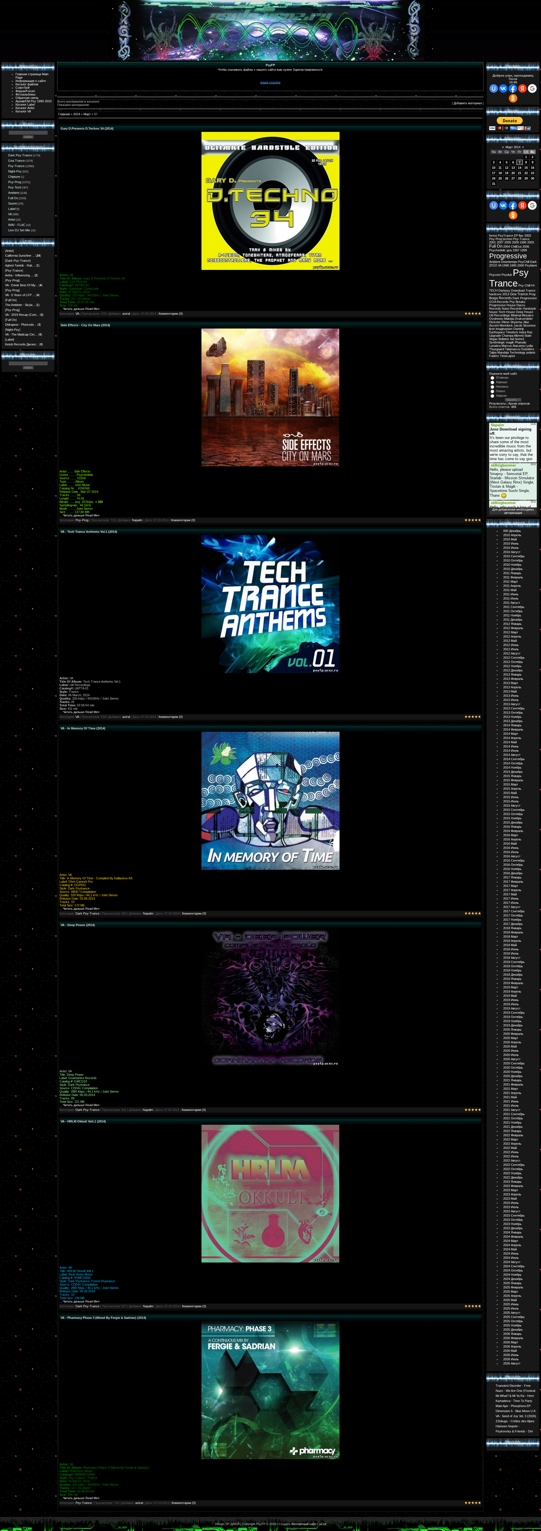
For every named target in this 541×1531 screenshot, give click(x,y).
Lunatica (495, 345)
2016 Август (511, 856)
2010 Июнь (511, 543)
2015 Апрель (512, 788)
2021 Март (510, 1088)
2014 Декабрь (513, 771)
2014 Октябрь (513, 763)
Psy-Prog (14, 182)
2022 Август (511, 1160)
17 (493, 173)
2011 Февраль (513, 577)
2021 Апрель (512, 1093)
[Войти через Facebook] (513, 88)
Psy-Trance (16, 166)
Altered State (522, 335)
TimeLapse (507, 356)
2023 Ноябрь (512, 1224)
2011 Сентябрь (513, 607)
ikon (492, 328)
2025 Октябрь (513, 1321)
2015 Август (511, 805)
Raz (530, 332)
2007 (500, 242)
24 (493, 178)
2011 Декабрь (512, 619)
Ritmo (505, 322)
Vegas (493, 339)
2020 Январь (512, 1029)
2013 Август (511, 704)
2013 (505, 294)
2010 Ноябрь (512, 564)
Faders (494, 356)
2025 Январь (512, 1283)
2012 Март (510, 632)
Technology (518, 352)
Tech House (506, 312)
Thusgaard (496, 349)
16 (532, 167)
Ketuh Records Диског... (21, 344)
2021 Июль (511, 1105)
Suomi (12, 203)
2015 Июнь (511, 797)
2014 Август (511, 754)
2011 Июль (510, 598)
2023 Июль (511, 1207)
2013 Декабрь (513, 721)
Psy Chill (524, 285)
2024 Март (510, 1240)
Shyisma (516, 322)
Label (11, 208)
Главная (64, 114)
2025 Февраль (513, 1287)
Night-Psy (15, 171)
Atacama (519, 345)
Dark (533, 261)
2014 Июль (511, 750)
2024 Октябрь (513, 1270)
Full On (13, 198)
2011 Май (509, 590)
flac (521, 235)
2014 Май (510, 742)
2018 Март (510, 936)
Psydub (507, 274)
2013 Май (510, 691)
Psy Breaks (517, 301)
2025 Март (510, 1291)
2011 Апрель (512, 585)
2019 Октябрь (513, 1017)
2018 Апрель (512, 940)
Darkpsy (504, 290)
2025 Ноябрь (512, 1325)
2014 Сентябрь (514, 759)
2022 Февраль (513, 1135)
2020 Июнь (511, 1050)
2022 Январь (512, 1131)
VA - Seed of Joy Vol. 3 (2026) (516, 1415)
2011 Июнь (510, 594)
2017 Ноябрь (512, 919)
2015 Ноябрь (512, 818)
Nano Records (512, 308)
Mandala (503, 352)
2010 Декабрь (513, 569)
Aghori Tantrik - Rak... (20, 265)
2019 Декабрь (513, 1025)
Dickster (495, 322)
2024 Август (511, 1262)
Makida (509, 318)
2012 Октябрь (513, 662)
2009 (515, 242)
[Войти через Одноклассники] (513, 98)
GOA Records (499, 301)
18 (500, 173)
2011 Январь (512, 573)
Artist (11, 219)
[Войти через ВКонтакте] (503, 88)
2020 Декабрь (513, 1076)
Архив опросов (519, 403)
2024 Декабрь (513, 1279)
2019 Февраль (513, 983)
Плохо (500, 391)
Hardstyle (529, 308)
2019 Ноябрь (512, 1021)
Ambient (13, 192)
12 (506, 167)
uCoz (323, 1524)
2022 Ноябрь (512, 1173)
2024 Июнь (511, 1253)
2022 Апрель (512, 1143)
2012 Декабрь (513, 670)
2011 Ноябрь (512, 615)
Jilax (526, 322)
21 (519, 173)
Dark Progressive (525, 298)
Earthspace (497, 332)
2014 (76, 114)
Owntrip (518, 328)
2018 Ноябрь (512, 970)
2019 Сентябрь (514, 1012)
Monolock (506, 325)
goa (509, 250)
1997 (516, 250)
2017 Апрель (512, 890)
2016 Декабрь (513, 873)
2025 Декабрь (513, 1329)
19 (506, 173)
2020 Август (511, 1059)
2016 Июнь (511, 847)
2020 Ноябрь (512, 1071)
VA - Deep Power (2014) (78, 925)
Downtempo (509, 261)
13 (513, 167)
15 (526, 167)
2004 (506, 246)
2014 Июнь (511, 746)
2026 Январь (512, 1333)
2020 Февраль (513, 1033)
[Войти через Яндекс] (522, 88)
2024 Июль (511, 1257)
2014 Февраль (513, 729)
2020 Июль (511, 1055)
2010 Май (510, 539)
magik (510, 342)
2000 (520, 265)
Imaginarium (504, 328)
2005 (507, 242)
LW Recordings (499, 315)
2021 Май (510, 1097)
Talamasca (512, 349)
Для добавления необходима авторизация (513, 511)
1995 (513, 265)
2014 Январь (512, 725)
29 (526, 178)
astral (126, 313)
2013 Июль (511, 700)
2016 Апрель (512, 839)
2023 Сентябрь (514, 1215)
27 (513, 178)
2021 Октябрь (513, 1118)
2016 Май (510, 843)
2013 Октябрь (513, 712)
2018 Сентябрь (514, 962)
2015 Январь (512, 776)
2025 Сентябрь (514, 1317)
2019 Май (510, 995)
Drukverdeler (524, 318)
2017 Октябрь (513, 915)
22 (526, 173)
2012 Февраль (513, 628)
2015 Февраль (513, 780)
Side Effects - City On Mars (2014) (85, 325)
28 (519, 178)
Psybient (531, 265)
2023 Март (510, 1190)
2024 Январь (512, 1232)
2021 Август (511, 1109)
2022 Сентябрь (514, 1164)
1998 (505, 265)
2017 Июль (511, 902)
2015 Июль (511, 801)
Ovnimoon (496, 318)
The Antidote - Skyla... (20, 305)
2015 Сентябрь (514, 809)
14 (519, 167)
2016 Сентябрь (514, 860)
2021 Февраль (513, 1084)
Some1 (519, 339)
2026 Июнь (511, 1355)
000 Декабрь (512, 530)
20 (513, 173)
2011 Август (511, 602)
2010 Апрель (512, 535)
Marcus (507, 345)
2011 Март (510, 581)
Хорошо (501, 382)
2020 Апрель (512, 1042)
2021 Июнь (511, 1101)
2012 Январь (512, 623)
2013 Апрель (512, 687)
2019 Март (510, 987)
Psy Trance (509, 278)
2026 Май (510, 1350)
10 (493, 167)
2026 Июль (511, 1359)
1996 (523, 242)
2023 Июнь (511, 1202)
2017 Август (511, 907)
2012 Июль (511, 649)
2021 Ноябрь (512, 1122)
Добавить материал (468, 103)
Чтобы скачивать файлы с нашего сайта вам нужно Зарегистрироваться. (270, 69)
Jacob (518, 325)
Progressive (508, 256)
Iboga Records (500, 298)
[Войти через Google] (532, 88)
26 (506, 178)
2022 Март (510, 1139)
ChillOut (516, 246)
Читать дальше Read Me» (81, 308)
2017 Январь (512, 877)
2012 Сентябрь (514, 657)
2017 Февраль (513, 881)
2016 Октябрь (513, 864)
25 (500, 178)
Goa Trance (16, 160)
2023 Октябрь (513, 1219)
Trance (530, 290)
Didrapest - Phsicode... (20, 324)
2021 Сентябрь (514, 1114)
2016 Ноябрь (512, 869)
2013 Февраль (513, 678)
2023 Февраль (513, 1186)
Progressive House (502, 305)
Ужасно (501, 395)
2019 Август (511, 1008)
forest (493, 235)
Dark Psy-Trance (20, 155)
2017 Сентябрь (514, 911)
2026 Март (510, 1342)
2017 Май (510, 894)
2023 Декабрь (513, 1228)
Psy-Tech (14, 187)
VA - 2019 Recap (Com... (22, 314)
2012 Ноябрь (512, 666)
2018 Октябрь (513, 966)
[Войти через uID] (493, 88)
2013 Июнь (511, 695)
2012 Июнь (511, 645)
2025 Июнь (511, 1304)
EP (516, 235)
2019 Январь (512, 978)
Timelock (512, 332)
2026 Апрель (512, 1346)
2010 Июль (511, 547)
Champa (507, 335)
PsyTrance (505, 235)
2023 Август (511, 1211)
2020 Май (510, 1046)
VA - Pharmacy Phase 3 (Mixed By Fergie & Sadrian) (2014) (103, 1317)
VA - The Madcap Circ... (21, 334)
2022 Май (510, 1148)
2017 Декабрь (513, 924)
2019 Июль (511, 1004)
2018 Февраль (513, 932)
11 (500, 167)
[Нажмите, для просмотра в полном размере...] (270, 268)
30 (532, 178)
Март (87, 114)
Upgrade (495, 335)
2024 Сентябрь (514, 1266)
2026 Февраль (513, 1338)
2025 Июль (511, 1308)
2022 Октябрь (513, 1169)
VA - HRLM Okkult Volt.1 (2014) (83, 1121)
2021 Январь (512, 1080)
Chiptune (14, 176)
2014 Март (510, 733)
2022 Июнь (511, 1152)
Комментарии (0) (171, 313)
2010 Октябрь (513, 560)
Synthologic (497, 342)
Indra (522, 332)
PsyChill (523, 261)
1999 (523, 250)
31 (493, 183)
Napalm (137, 520)
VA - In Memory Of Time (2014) (83, 728)
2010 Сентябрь (514, 556)
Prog (532, 294)
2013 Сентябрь (514, 708)
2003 (530, 242)
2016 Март (510, 835)
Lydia (529, 345)
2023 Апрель (512, 1194)
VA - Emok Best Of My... (21, 285)
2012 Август (511, 653)
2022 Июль (511, 1156)
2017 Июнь (511, 898)
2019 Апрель (512, 991)
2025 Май (510, 1300)
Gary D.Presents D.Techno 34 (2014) (87, 128)
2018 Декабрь (513, 974)
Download (518, 290)
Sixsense (529, 325)
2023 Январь (512, 1181)
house (493, 312)
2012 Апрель (512, 636)
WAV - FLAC (16, 225)
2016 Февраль (513, 831)
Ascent (494, 325)
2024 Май (510, 1249)
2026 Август (511, 1363)
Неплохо (502, 386)
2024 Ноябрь (512, 1274)
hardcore (495, 294)
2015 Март (510, 784)
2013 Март (510, 683)
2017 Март (510, 885)
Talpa (492, 352)
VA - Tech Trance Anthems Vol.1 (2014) (89, 531)
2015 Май (510, 793)
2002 (527, 235)
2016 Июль (511, 852)
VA (10, 214)
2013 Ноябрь (512, 716)
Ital (512, 339)
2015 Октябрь (513, 814)
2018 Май (510, 945)
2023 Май (510, 1198)
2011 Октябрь (513, 611)
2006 (525, 246)
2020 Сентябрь (514, 1063)
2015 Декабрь (513, 822)
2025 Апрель (512, 1295)
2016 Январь (512, 826)
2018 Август (511, 957)
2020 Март (510, 1038)
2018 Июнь (511, 949)
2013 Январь (512, 674)
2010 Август (511, 552)
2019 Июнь (511, 1000)
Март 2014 (512, 147)
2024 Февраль (513, 1236)
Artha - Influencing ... (19, 275)
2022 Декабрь (513, 1177)
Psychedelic (497, 250)
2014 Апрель (512, 738)
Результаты (497, 403)
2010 (493, 265)
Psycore (495, 274)
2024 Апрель (512, 1245)
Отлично (502, 377)
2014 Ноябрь (512, 767)
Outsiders (527, 349)
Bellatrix (503, 339)
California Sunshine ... (20, 255)
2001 (492, 242)
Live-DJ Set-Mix (19, 230)
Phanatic (521, 342)
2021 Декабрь (513, 1126)
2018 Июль (511, 953)
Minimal (516, 315)
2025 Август (511, 1312)
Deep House (524, 312)
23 (532, 173)
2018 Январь (512, 928)
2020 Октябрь (513, 1067)
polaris (530, 352)
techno (507, 239)
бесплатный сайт (303, 1524)
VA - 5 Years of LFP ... (20, 295)
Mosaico (527, 315)
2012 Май (510, 640)
